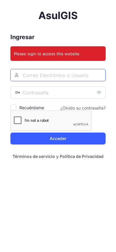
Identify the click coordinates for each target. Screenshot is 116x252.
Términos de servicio (33, 156)
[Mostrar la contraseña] (100, 92)
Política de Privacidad (82, 156)
